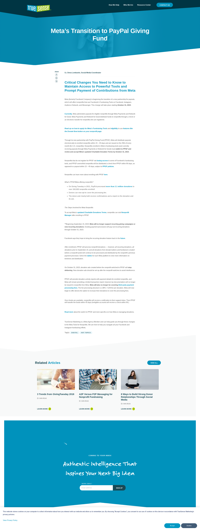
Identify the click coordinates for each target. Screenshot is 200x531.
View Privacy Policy (10, 520)
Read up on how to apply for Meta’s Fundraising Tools (86, 128)
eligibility (114, 128)
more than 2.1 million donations (119, 186)
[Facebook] (56, 75)
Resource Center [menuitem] (144, 5)
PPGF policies (108, 166)
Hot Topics (86, 332)
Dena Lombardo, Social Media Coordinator (84, 73)
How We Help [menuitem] (114, 5)
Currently (68, 114)
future (122, 238)
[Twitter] (56, 81)
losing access (102, 160)
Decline (189, 526)
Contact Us (165, 5)
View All (154, 363)
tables (89, 256)
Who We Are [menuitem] (128, 5)
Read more (69, 312)
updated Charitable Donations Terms (91, 212)
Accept (172, 526)
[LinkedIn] (56, 78)
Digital (74, 332)
